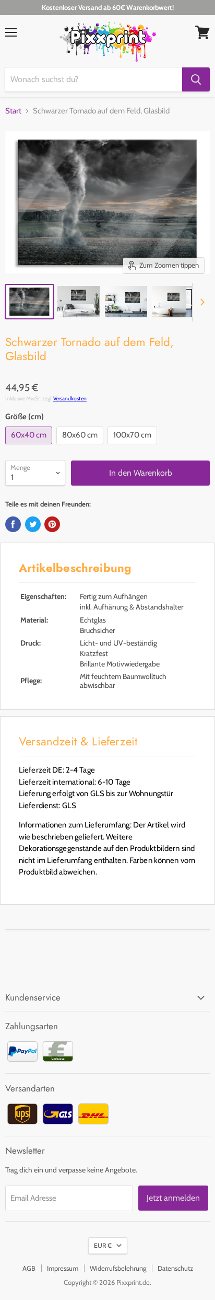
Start (13, 111)
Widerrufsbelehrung (118, 1268)
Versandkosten (70, 398)
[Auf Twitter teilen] (33, 524)
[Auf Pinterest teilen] (52, 524)
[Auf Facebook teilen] (13, 524)
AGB (28, 1268)
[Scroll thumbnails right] (200, 302)
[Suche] (196, 79)
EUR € (103, 1245)
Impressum (62, 1268)
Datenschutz (175, 1268)
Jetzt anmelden (173, 1198)
